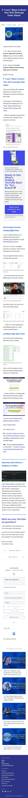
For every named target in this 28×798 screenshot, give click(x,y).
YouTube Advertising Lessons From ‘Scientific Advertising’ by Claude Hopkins (14, 689)
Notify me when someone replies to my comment (15, 607)
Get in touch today (8, 484)
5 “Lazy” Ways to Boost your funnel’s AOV (13, 106)
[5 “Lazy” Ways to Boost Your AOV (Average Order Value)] (14, 33)
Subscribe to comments (11, 638)
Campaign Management (7, 775)
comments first (18, 570)
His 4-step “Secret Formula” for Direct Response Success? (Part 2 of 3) (14, 715)
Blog (3, 762)
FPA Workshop (8, 242)
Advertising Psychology (7, 773)
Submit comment (14, 617)
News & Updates (5, 781)
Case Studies (4, 777)
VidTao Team (11, 25)
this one (14, 275)
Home (3, 760)
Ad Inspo (3, 770)
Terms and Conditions (7, 765)
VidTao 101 (4, 783)
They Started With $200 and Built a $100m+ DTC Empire (14, 739)
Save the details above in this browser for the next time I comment (15, 610)
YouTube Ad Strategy (6, 785)
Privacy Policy (5, 763)
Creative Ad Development (8, 779)
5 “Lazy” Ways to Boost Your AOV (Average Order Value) (14, 13)
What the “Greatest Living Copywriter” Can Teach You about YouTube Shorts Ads (14, 664)
